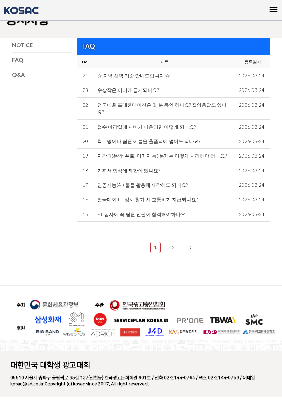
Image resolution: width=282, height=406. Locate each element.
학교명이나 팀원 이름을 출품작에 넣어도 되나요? (148, 141)
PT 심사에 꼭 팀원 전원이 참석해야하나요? (142, 214)
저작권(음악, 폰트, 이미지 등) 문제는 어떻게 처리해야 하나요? (162, 156)
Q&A (18, 74)
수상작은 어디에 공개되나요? (128, 90)
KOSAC (21, 10)
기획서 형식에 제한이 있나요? (128, 170)
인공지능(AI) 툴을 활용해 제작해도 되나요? (142, 185)
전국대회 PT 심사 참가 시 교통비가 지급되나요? (147, 199)
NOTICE (22, 45)
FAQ (17, 59)
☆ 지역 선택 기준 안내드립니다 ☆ (133, 75)
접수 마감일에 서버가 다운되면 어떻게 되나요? (146, 127)
